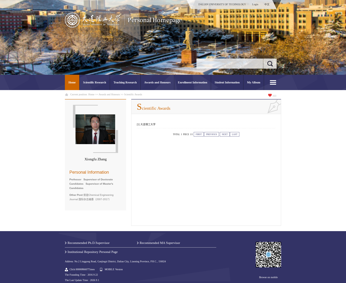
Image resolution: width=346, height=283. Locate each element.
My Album (253, 82)
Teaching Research (125, 82)
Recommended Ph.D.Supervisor (89, 243)
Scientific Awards (133, 94)
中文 (266, 4)
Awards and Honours (157, 82)
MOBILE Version (114, 269)
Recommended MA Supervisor (160, 243)
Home (72, 82)
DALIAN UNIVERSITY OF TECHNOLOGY (222, 4)
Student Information (227, 82)
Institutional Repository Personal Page (93, 252)
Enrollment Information (192, 82)
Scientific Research (94, 82)
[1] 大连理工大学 (146, 124)
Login (255, 4)
